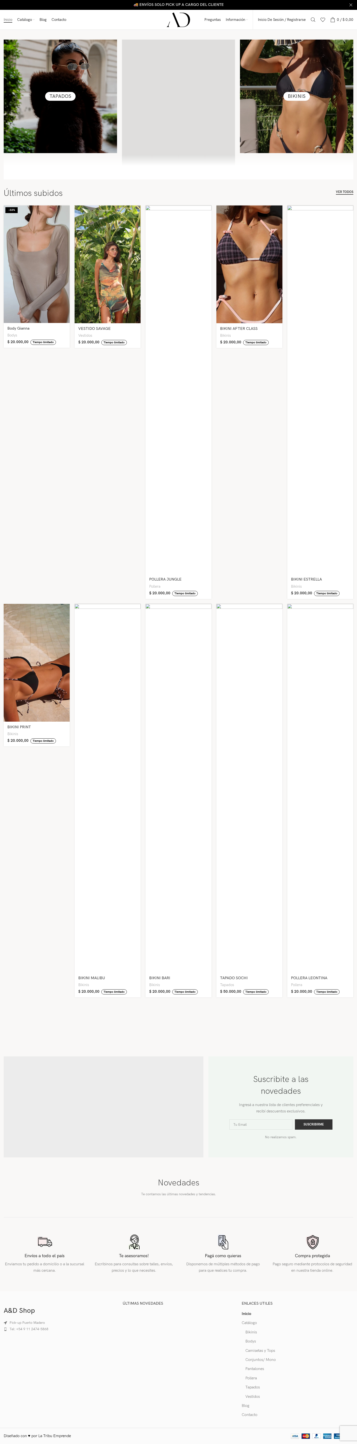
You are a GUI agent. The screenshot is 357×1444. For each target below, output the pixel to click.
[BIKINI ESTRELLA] (320, 389)
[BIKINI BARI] (178, 788)
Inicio (246, 1314)
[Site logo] (178, 19)
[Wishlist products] (323, 20)
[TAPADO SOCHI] (249, 788)
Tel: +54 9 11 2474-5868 (29, 1329)
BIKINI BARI (159, 978)
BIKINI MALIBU (91, 978)
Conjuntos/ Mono (260, 1359)
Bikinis (225, 335)
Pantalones (254, 1369)
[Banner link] (178, 5)
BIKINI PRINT (19, 727)
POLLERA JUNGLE (165, 579)
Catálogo (249, 1323)
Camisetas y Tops (260, 1350)
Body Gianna (18, 328)
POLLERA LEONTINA (309, 978)
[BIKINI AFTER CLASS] (249, 264)
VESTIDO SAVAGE (94, 328)
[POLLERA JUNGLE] (178, 389)
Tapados (227, 985)
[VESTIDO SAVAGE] (108, 264)
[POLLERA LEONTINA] (320, 788)
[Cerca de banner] (351, 5)
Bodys (12, 335)
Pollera (154, 586)
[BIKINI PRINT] (37, 663)
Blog (245, 1405)
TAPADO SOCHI (234, 978)
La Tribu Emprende (54, 1436)
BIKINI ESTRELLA (306, 579)
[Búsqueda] (313, 20)
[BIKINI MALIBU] (108, 788)
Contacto (249, 1415)
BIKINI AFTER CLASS (239, 328)
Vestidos (85, 335)
